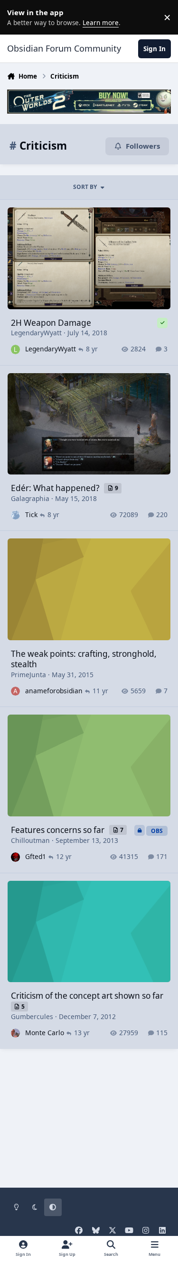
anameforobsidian (54, 690)
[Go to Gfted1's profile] (15, 856)
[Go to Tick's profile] (15, 514)
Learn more (19, 17)
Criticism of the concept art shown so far (87, 995)
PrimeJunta (28, 674)
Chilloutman (30, 840)
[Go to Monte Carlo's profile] (15, 1033)
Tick (31, 514)
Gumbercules (32, 1016)
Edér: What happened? (56, 488)
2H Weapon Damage (51, 322)
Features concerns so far (58, 829)
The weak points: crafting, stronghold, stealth (84, 659)
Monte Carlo (44, 1032)
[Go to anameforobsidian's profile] (15, 691)
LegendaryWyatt (36, 332)
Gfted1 (35, 856)
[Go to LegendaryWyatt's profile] (15, 349)
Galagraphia (30, 498)
